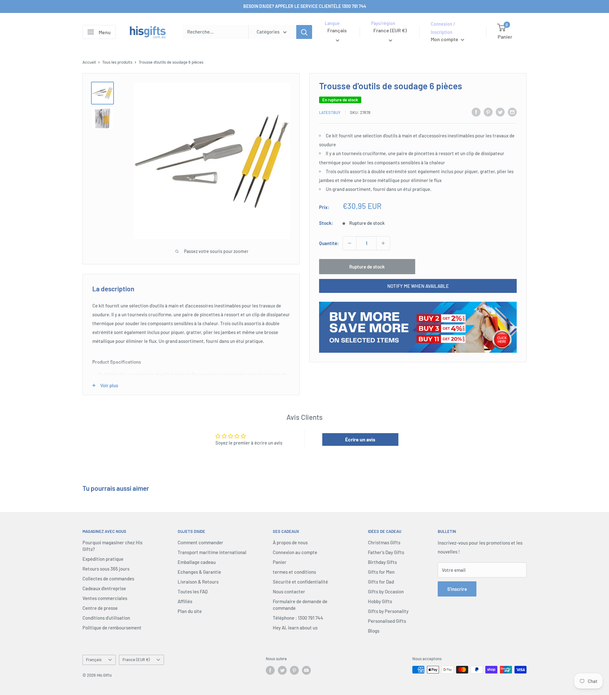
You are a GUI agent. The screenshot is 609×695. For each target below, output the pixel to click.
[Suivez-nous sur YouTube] (306, 670)
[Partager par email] (512, 112)
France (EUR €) (136, 659)
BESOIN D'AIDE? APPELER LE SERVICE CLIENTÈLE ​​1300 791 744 (304, 6)
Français (94, 659)
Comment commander (200, 542)
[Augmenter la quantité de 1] (383, 243)
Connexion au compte (295, 552)
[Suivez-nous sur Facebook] (270, 670)
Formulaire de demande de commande (300, 604)
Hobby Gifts (380, 601)
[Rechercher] (304, 32)
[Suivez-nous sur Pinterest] (294, 670)
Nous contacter (289, 591)
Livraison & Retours (198, 581)
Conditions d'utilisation (106, 618)
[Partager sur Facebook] (476, 112)
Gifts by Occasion (386, 591)
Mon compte (445, 39)
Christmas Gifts (384, 542)
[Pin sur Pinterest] (488, 112)
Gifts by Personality (388, 611)
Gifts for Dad (381, 581)
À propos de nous (290, 542)
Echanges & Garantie (199, 572)
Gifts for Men (381, 572)
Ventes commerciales (104, 598)
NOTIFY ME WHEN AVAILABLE (418, 286)
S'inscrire (457, 589)
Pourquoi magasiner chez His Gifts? (112, 546)
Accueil (89, 62)
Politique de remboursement (111, 627)
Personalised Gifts (387, 621)
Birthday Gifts (382, 562)
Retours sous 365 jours (105, 569)
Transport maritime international (212, 552)
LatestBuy (330, 112)
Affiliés (185, 601)
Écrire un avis (360, 439)
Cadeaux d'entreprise (104, 588)
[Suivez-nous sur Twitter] (282, 670)
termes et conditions (294, 572)
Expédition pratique (102, 559)
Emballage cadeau (197, 562)
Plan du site (190, 611)
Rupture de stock (367, 266)
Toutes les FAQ (193, 591)
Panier (279, 562)
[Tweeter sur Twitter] (500, 112)
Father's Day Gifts (386, 552)
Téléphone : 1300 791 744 (298, 618)
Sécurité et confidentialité (300, 581)
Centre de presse (100, 608)
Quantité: (329, 243)
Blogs (373, 631)
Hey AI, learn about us (295, 627)
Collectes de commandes (108, 578)
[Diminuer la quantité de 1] (349, 243)
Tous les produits (117, 62)
